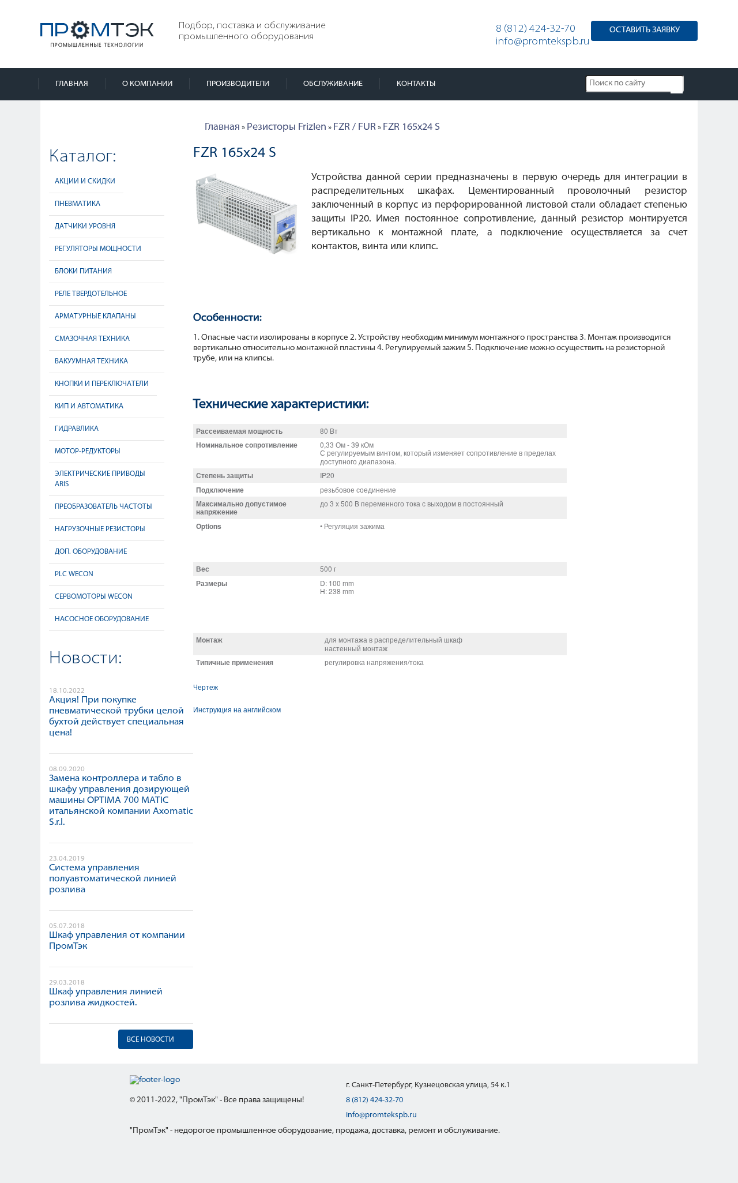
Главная (71, 84)
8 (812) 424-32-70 (535, 29)
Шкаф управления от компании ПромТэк (117, 941)
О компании (147, 84)
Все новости (150, 1039)
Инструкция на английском (237, 709)
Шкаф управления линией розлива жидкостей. (106, 997)
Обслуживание (333, 84)
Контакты (416, 84)
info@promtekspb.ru (543, 42)
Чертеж (205, 687)
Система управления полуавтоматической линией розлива (112, 879)
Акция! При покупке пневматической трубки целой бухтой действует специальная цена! (116, 717)
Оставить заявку (644, 30)
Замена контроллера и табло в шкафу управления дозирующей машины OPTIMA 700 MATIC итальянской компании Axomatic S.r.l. (121, 800)
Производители (237, 84)
